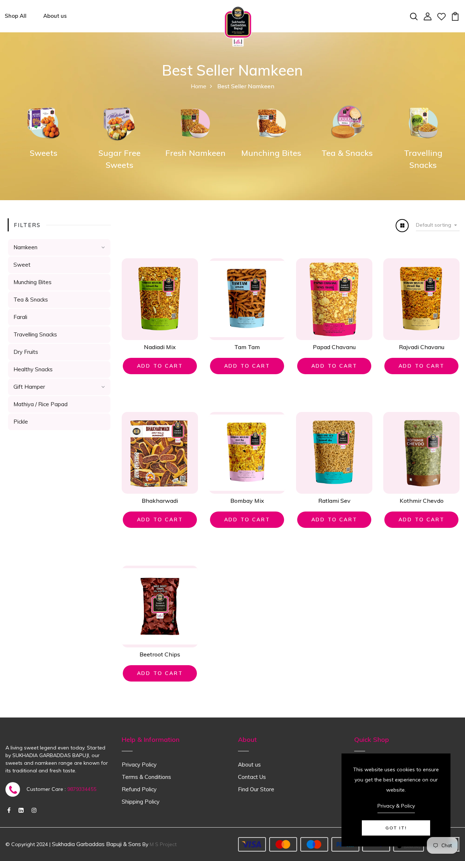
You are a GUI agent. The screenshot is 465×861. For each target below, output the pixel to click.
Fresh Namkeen (195, 153)
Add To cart (160, 366)
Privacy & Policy (396, 806)
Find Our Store (256, 789)
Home (198, 86)
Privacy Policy (139, 764)
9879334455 (81, 789)
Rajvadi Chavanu (421, 347)
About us (55, 15)
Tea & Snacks (347, 153)
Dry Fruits (25, 351)
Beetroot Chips (160, 654)
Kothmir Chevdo (422, 500)
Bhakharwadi (160, 500)
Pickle (20, 421)
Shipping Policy (140, 801)
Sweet (22, 264)
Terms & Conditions (146, 776)
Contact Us (252, 776)
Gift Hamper (29, 386)
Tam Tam (247, 347)
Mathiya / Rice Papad (40, 404)
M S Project (163, 844)
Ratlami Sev (334, 500)
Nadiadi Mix (160, 347)
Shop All (16, 15)
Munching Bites (271, 153)
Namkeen (25, 247)
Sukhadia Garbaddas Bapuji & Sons (96, 844)
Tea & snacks (30, 299)
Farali (20, 317)
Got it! (396, 827)
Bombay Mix (247, 500)
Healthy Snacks (33, 369)
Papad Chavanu (334, 347)
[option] (43, 131)
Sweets (43, 153)
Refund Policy (139, 789)
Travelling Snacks (35, 334)
